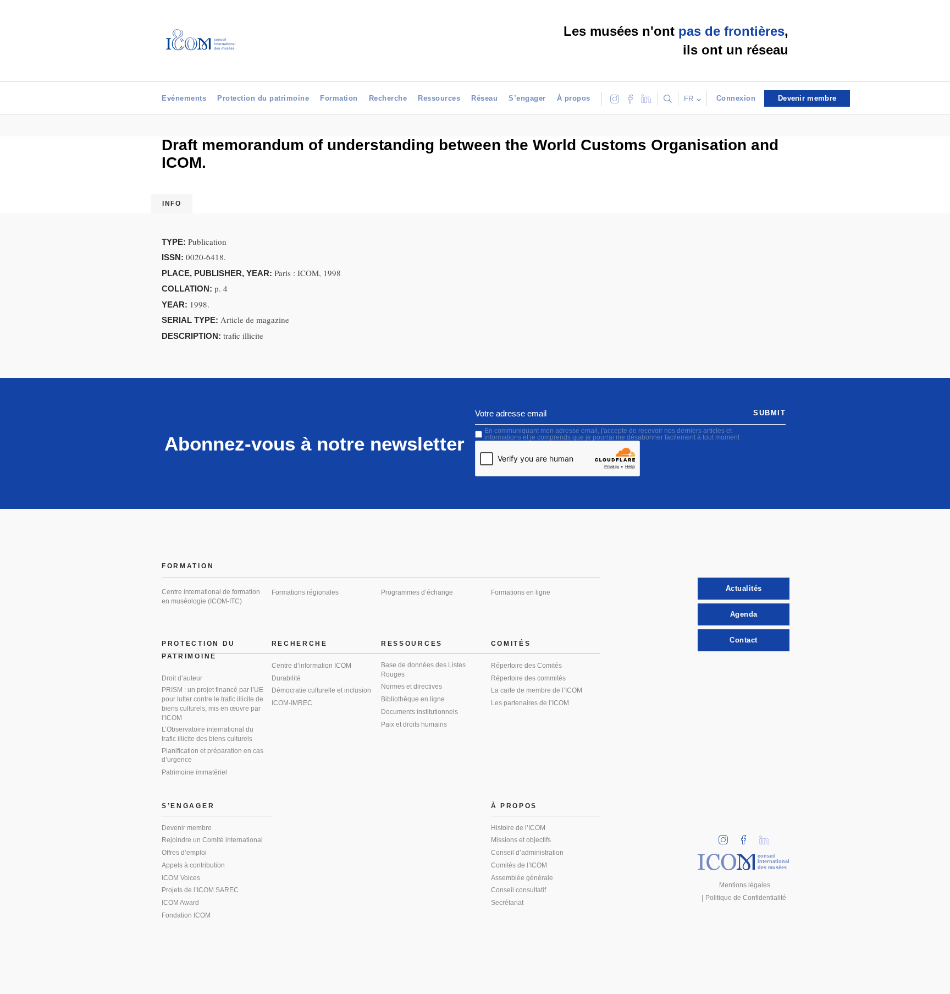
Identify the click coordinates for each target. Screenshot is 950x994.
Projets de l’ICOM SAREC (200, 890)
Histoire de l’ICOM (518, 828)
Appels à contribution (193, 865)
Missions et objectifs (521, 840)
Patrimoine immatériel (194, 772)
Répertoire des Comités (526, 665)
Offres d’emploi (184, 852)
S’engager (527, 98)
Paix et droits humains (414, 724)
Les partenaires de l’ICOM (530, 703)
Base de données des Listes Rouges (423, 669)
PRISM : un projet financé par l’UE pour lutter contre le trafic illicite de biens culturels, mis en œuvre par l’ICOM (212, 703)
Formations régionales (305, 592)
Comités (511, 643)
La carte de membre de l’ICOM (536, 690)
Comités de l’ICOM (519, 865)
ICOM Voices (181, 878)
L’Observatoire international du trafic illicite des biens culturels (207, 734)
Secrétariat (507, 903)
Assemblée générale (522, 878)
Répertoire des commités (528, 678)
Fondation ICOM (186, 915)
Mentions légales (744, 885)
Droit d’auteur (182, 678)
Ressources (439, 98)
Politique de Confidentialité (745, 898)
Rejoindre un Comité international (212, 840)
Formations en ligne (520, 592)
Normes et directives (411, 686)
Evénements (184, 98)
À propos (573, 98)
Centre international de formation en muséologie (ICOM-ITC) (211, 596)
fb (747, 836)
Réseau (484, 98)
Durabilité (286, 678)
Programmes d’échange (417, 592)
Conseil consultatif (518, 890)
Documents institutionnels (419, 712)
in (727, 836)
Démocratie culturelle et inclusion (321, 690)
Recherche (388, 98)
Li (768, 836)
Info (171, 203)
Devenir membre (187, 828)
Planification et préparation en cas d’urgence (212, 755)
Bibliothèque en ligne (413, 699)
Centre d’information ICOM (311, 665)
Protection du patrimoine (263, 98)
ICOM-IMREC (292, 703)
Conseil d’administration (527, 852)
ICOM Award (180, 903)
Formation (339, 98)
